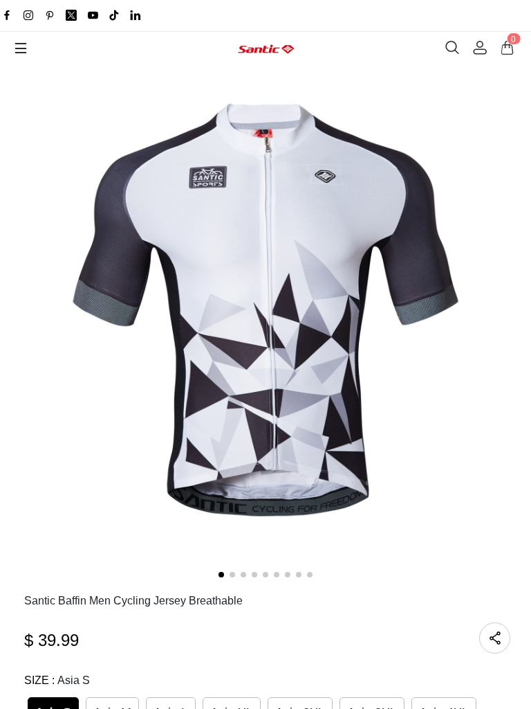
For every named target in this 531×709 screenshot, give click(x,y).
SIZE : (57, 680)
